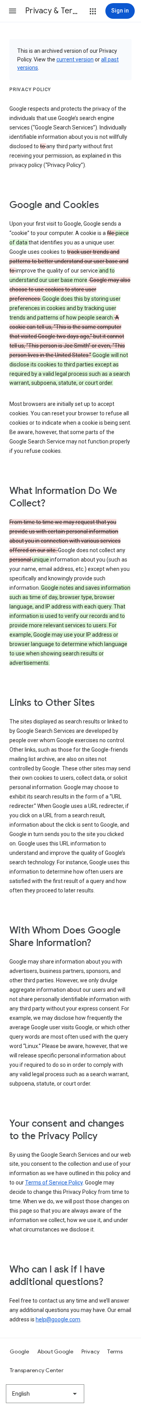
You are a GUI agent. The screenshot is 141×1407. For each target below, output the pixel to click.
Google (19, 1351)
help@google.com (58, 1319)
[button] (12, 11)
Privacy (90, 1351)
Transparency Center (36, 1370)
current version (75, 59)
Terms (115, 1351)
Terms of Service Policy (54, 1182)
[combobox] (45, 1393)
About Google (55, 1351)
